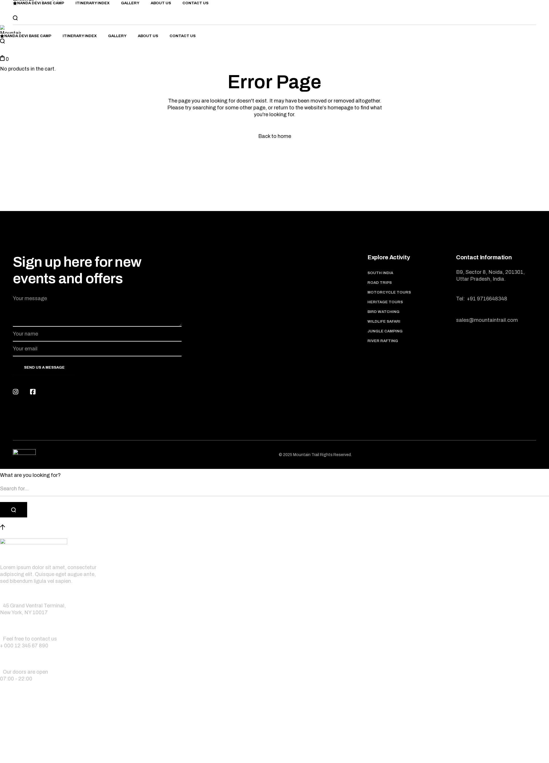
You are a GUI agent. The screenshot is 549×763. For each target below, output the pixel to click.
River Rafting (382, 341)
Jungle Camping (385, 331)
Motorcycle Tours (389, 292)
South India (380, 273)
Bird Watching (383, 312)
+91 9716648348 (486, 299)
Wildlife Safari (383, 322)
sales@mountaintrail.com (487, 320)
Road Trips (379, 283)
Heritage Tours (385, 302)
